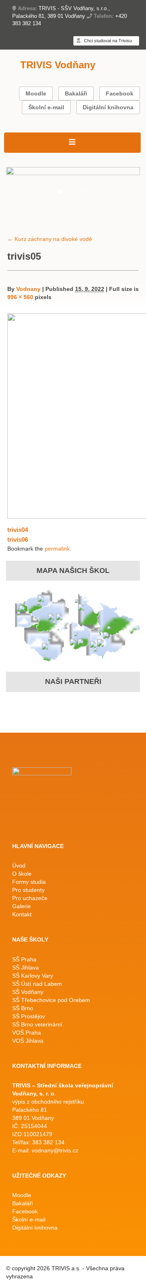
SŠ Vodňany (27, 992)
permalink (57, 548)
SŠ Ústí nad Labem (37, 984)
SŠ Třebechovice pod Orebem (51, 1000)
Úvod (19, 865)
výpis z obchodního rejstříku (48, 1101)
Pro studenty (28, 890)
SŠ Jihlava (25, 967)
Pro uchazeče (29, 898)
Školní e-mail (46, 107)
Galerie (21, 906)
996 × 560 (20, 297)
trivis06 (17, 539)
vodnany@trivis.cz (55, 1150)
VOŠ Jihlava (27, 1040)
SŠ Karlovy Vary (32, 975)
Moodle (36, 93)
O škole (22, 873)
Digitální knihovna (108, 107)
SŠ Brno (22, 1008)
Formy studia (29, 882)
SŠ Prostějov (28, 1016)
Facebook (119, 93)
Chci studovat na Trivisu (107, 40)
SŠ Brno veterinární (37, 1024)
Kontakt (22, 914)
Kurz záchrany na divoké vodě (49, 239)
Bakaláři (76, 93)
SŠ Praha (24, 959)
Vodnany (28, 289)
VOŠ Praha (26, 1032)
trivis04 (17, 529)
